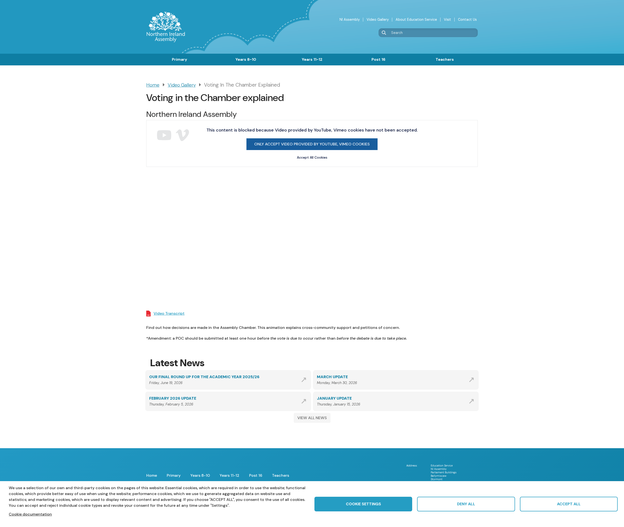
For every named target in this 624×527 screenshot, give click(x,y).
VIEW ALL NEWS (312, 417)
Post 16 (378, 59)
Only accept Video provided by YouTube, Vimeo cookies (312, 144)
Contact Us (467, 19)
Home (152, 85)
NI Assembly (350, 19)
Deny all (466, 504)
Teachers (445, 59)
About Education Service (416, 19)
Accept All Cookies (312, 157)
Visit (447, 19)
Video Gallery (378, 19)
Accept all (569, 504)
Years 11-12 (312, 59)
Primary (179, 59)
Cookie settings (363, 504)
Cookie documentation (30, 514)
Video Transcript (169, 313)
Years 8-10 (245, 59)
